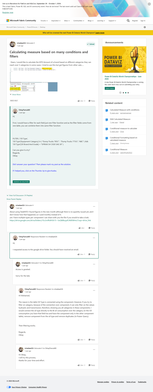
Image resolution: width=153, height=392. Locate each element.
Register (135, 21)
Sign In (143, 21)
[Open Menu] (144, 27)
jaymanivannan (125, 113)
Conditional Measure (118, 149)
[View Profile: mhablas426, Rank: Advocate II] (13, 44)
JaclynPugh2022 (126, 152)
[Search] (128, 20)
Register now (7, 12)
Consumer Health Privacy (38, 387)
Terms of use (131, 382)
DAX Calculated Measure (120, 119)
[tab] (123, 92)
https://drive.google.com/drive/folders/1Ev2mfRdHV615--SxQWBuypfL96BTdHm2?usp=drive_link (50, 220)
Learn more (99, 32)
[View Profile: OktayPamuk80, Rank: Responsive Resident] (15, 237)
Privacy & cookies (117, 382)
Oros (122, 131)
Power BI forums (32, 27)
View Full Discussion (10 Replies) (21, 195)
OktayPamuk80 (24, 110)
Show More (16, 94)
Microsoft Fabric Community (16, 27)
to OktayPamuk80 (46, 263)
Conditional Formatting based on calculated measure (123, 138)
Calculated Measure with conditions (124, 110)
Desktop (42, 27)
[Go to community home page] (21, 20)
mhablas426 (21, 43)
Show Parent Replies (14, 199)
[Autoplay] (120, 92)
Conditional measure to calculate (123, 128)
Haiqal (122, 122)
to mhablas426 (51, 236)
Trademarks (142, 382)
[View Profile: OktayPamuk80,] (15, 111)
